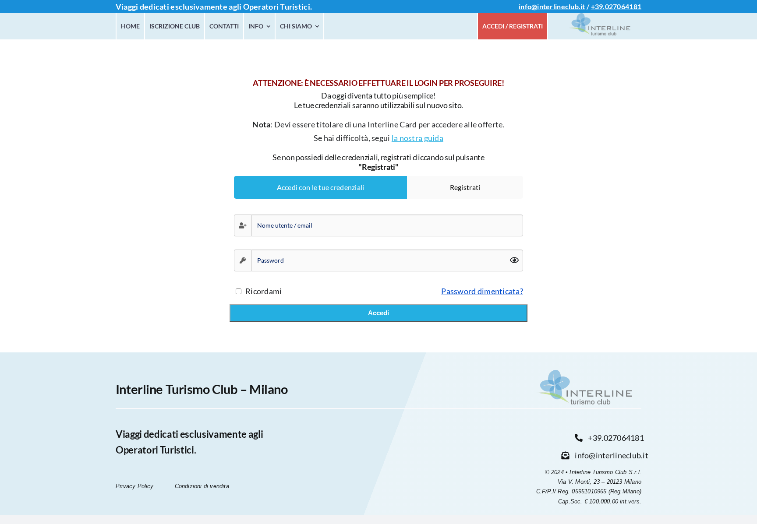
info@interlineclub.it (552, 6)
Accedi (378, 313)
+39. (598, 6)
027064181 (623, 6)
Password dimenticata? (482, 291)
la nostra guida (417, 138)
